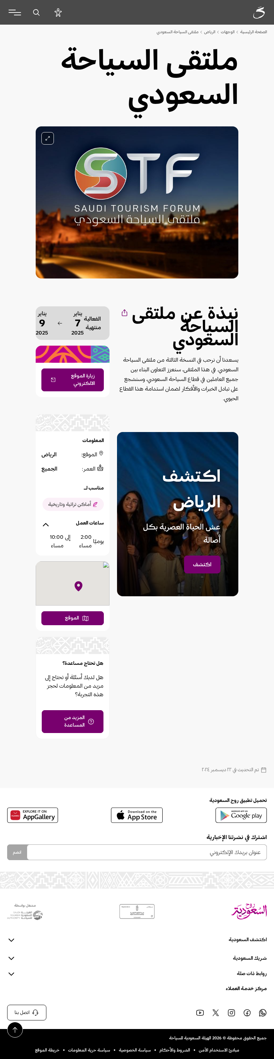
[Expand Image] (47, 138)
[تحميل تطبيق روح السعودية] (241, 815)
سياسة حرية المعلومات (89, 1050)
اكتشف (202, 564)
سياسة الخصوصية (135, 1050)
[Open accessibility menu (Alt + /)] (58, 12)
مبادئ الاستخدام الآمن (219, 1050)
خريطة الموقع (47, 1050)
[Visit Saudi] (249, 911)
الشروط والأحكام (174, 1050)
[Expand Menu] (15, 12)
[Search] (36, 12)
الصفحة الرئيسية (253, 32)
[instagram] (231, 1012)
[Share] (124, 312)
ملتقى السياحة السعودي (177, 32)
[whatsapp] (262, 1012)
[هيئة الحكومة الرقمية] (137, 911)
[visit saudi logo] (251, 12)
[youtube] (200, 1012)
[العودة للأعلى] (15, 1030)
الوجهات (227, 32)
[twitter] (215, 1012)
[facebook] (247, 1012)
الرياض (209, 32)
